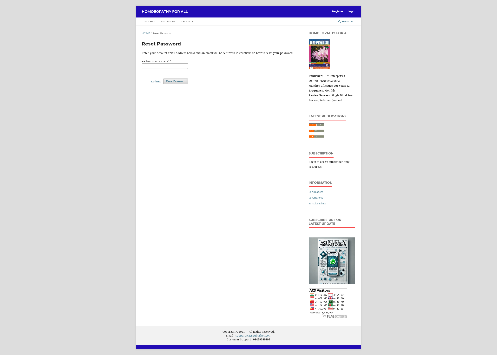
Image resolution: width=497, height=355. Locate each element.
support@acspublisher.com (253, 335)
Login (351, 11)
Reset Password (175, 81)
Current (148, 21)
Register (337, 11)
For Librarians (317, 203)
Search (347, 21)
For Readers (316, 192)
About (186, 21)
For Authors (316, 197)
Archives (168, 21)
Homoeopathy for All (165, 12)
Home (146, 33)
